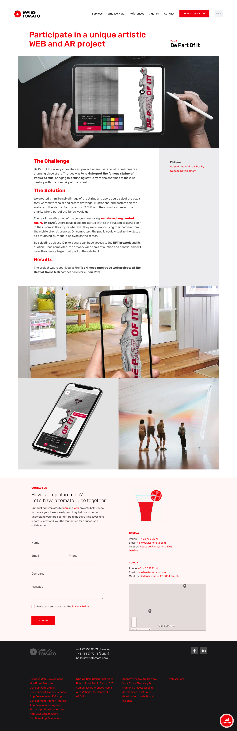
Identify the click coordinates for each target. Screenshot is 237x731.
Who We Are (139, 678)
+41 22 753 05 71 (148, 538)
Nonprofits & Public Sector (92, 683)
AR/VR (80, 696)
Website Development (183, 170)
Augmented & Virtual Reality (187, 166)
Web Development (52, 678)
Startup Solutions (102, 678)
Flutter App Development (45, 709)
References (136, 13)
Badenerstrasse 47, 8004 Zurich (159, 576)
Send (44, 620)
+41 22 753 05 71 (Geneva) (93, 649)
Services (97, 13)
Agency (154, 13)
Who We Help (116, 13)
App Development (41, 696)
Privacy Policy (80, 606)
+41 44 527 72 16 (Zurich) (92, 653)
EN (217, 13)
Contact (169, 13)
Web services (176, 678)
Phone (73, 555)
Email (35, 555)
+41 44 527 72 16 (148, 568)
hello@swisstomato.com (151, 542)
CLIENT (173, 41)
